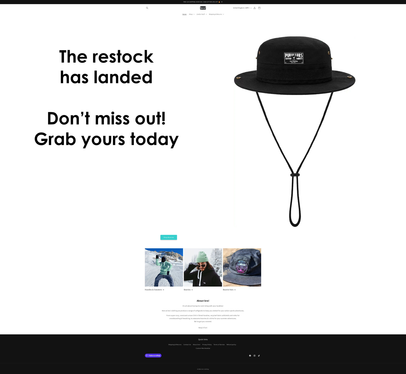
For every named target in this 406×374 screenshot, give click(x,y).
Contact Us (187, 344)
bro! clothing (205, 369)
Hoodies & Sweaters (153, 289)
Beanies (187, 289)
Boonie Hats (228, 289)
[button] (147, 8)
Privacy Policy (207, 344)
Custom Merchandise (203, 348)
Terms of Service (219, 344)
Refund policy (231, 344)
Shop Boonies (169, 237)
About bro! (196, 344)
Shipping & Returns (175, 344)
